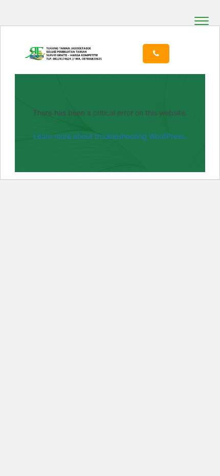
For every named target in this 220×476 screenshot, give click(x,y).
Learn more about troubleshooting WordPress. (110, 136)
